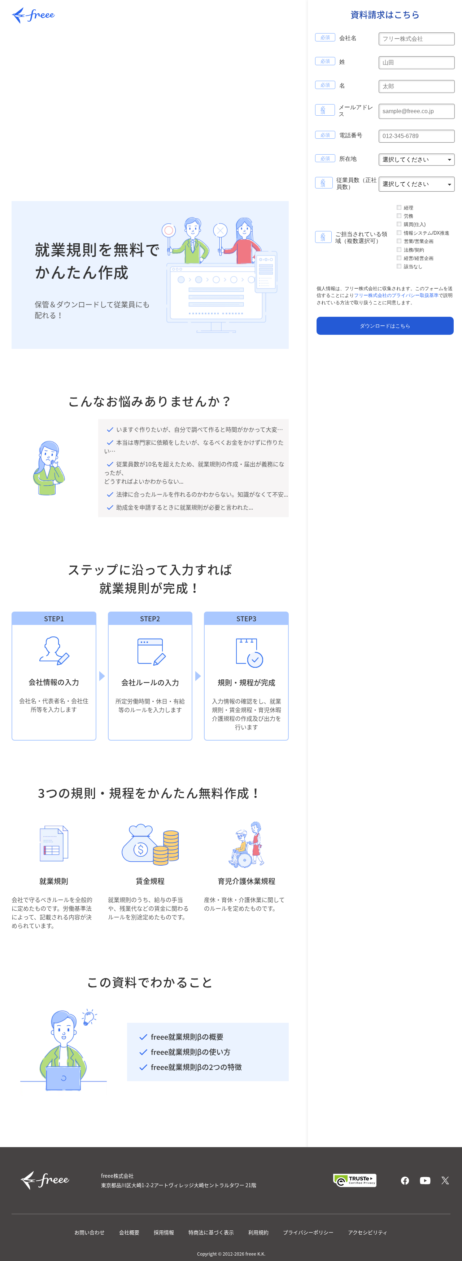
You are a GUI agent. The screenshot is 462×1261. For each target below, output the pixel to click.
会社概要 (129, 1232)
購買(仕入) (415, 224)
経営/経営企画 (418, 258)
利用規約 (258, 1232)
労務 (408, 216)
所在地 (348, 159)
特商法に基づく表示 (211, 1232)
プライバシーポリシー (308, 1232)
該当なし (413, 267)
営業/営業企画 (418, 241)
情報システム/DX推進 (426, 233)
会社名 (348, 38)
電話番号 (350, 136)
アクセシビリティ (368, 1232)
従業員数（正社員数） (356, 183)
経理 (408, 207)
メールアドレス (356, 110)
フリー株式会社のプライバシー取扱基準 (396, 295)
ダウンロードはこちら (385, 326)
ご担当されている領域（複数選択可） (361, 237)
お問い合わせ (89, 1232)
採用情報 (164, 1232)
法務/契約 (414, 250)
